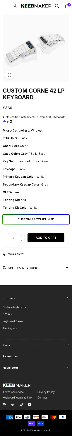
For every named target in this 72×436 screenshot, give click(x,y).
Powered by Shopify (44, 430)
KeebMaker (31, 430)
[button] (5, 6)
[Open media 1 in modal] (36, 48)
